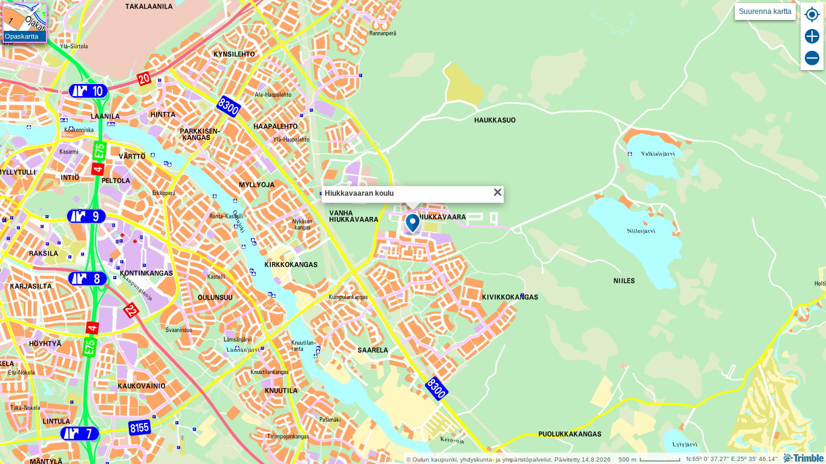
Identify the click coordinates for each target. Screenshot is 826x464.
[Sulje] (497, 192)
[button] (413, 224)
